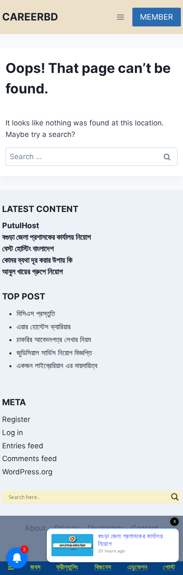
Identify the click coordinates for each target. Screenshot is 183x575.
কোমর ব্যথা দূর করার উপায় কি (37, 260)
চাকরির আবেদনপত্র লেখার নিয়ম (54, 339)
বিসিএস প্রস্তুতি (36, 313)
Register (16, 419)
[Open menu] (120, 16)
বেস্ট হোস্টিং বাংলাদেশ (28, 248)
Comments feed (29, 458)
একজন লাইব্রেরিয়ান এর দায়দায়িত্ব (57, 365)
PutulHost (20, 225)
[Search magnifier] (175, 497)
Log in (12, 432)
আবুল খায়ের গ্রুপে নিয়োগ (32, 271)
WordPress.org (27, 472)
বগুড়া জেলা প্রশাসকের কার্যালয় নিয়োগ (46, 236)
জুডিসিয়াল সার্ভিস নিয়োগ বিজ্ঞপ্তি (54, 352)
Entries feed (22, 445)
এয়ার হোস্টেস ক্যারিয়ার (44, 326)
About (35, 528)
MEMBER (156, 16)
